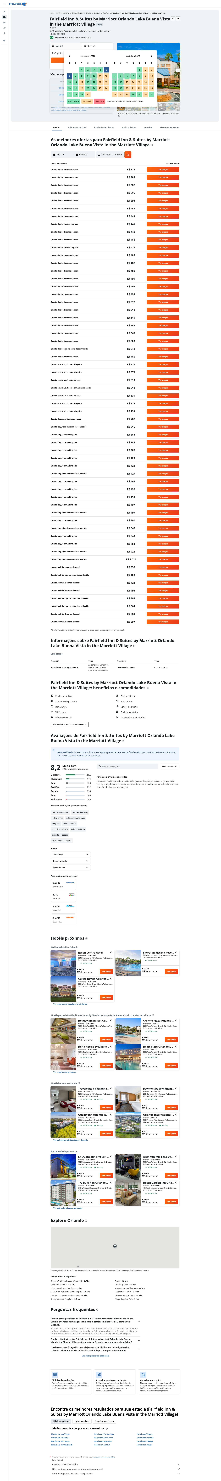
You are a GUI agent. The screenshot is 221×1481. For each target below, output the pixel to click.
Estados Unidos (77, 13)
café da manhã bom (60, 812)
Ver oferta (106, 971)
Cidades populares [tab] (61, 1421)
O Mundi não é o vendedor (65, 1464)
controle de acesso (60, 835)
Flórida (88, 13)
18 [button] (100, 82)
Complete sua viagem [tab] (104, 1421)
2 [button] (88, 69)
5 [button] (106, 69)
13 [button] (69, 82)
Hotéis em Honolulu (60, 1437)
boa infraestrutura (60, 829)
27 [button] (69, 94)
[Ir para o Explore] (4, 33)
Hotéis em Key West (103, 1441)
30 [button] (88, 94)
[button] (4, 4)
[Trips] (4, 40)
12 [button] (106, 76)
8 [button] (81, 76)
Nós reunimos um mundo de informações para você (77, 1469)
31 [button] (151, 94)
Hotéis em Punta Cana (104, 1434)
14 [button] (75, 82)
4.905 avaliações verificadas (78, 37)
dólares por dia (69, 823)
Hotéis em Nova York (103, 1437)
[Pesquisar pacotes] (4, 27)
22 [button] (82, 88)
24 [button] (94, 88)
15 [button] (82, 82)
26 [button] (106, 88)
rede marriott (57, 818)
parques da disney (80, 812)
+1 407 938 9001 (57, 34)
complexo (56, 823)
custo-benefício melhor (62, 840)
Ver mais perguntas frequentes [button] (95, 1356)
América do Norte (63, 13)
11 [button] (100, 76)
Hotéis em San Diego (60, 1441)
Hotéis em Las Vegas (60, 1434)
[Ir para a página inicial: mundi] (18, 4)
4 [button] (100, 69)
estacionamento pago (75, 818)
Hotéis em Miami (144, 1445)
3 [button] (94, 69)
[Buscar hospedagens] (4, 17)
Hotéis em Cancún (102, 1445)
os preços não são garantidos (103, 1457)
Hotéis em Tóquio (145, 1434)
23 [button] (88, 88)
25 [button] (100, 88)
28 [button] (75, 94)
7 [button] (75, 76)
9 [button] (88, 76)
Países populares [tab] (82, 1421)
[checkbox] (63, 884)
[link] (70, 1004)
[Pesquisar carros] (4, 22)
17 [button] (94, 82)
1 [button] (81, 69)
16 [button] (88, 82)
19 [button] (106, 82)
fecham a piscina (78, 829)
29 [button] (82, 94)
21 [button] (75, 88)
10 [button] (94, 76)
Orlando (97, 13)
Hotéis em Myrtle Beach (61, 1445)
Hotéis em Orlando (145, 1437)
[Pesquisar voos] (4, 11)
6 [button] (69, 76)
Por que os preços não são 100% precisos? (72, 1473)
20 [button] (69, 88)
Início (51, 13)
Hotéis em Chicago (145, 1441)
